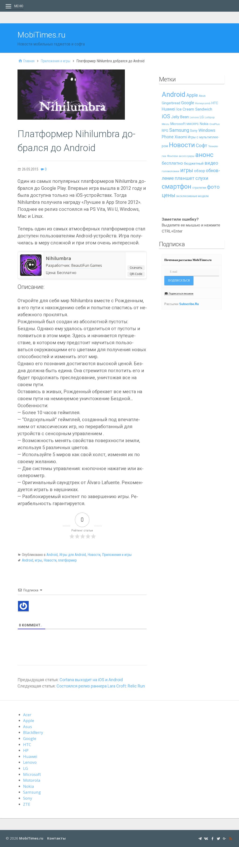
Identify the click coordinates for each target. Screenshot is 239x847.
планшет (184, 178)
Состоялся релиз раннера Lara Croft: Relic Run (100, 686)
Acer (27, 714)
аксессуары (186, 156)
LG (202, 117)
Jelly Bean (180, 117)
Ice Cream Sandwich (194, 109)
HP (25, 750)
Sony (193, 130)
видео (211, 163)
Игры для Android (72, 554)
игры (38, 560)
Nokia (204, 124)
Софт (201, 145)
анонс (204, 155)
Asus (202, 95)
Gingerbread (171, 103)
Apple (192, 95)
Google (187, 102)
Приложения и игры (117, 554)
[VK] (206, 838)
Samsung (179, 130)
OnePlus (214, 124)
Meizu (165, 124)
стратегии (199, 187)
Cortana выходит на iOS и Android (91, 679)
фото (213, 187)
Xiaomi (181, 137)
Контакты (56, 838)
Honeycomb (203, 103)
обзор (199, 170)
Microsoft (178, 124)
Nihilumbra (58, 258)
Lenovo (194, 117)
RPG (165, 131)
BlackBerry (33, 732)
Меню (19, 6)
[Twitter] (218, 838)
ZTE (26, 804)
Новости (94, 554)
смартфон (176, 186)
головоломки (170, 171)
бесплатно (172, 163)
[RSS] (230, 838)
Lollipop (210, 117)
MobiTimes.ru (42, 34)
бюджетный (194, 163)
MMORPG (192, 124)
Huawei (168, 109)
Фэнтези (172, 156)
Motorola (31, 780)
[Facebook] (212, 838)
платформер (67, 560)
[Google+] (224, 838)
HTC (214, 103)
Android (52, 554)
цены (168, 195)
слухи (201, 178)
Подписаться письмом (181, 293)
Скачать (136, 267)
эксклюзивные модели (192, 196)
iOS (166, 116)
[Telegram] (200, 838)
